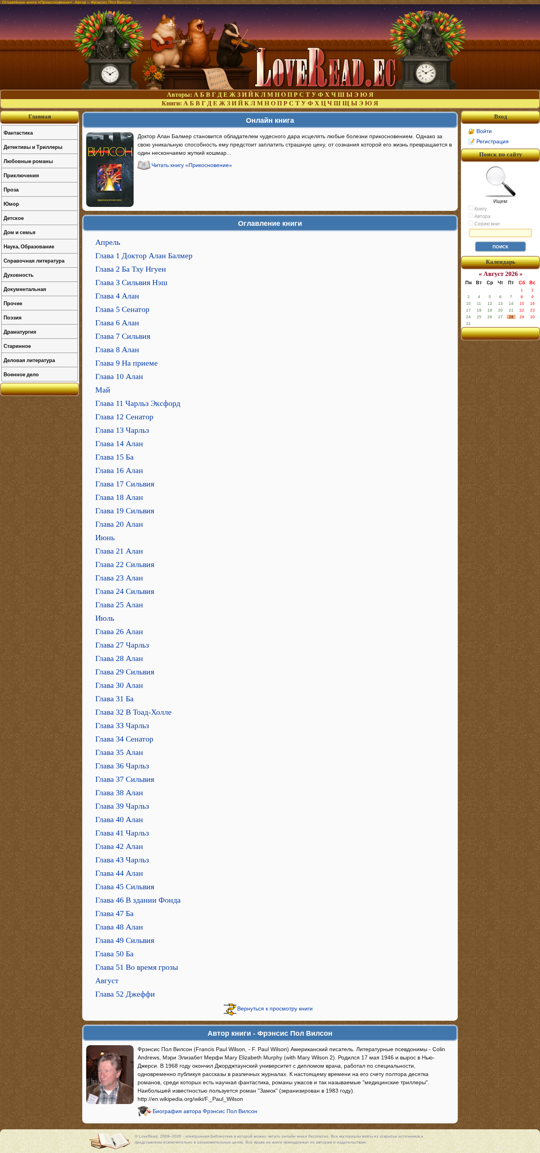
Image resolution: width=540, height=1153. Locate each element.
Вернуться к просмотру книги (275, 1008)
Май (102, 389)
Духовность (19, 274)
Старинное (17, 345)
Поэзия (13, 317)
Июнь (105, 537)
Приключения (21, 175)
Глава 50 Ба (114, 953)
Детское (14, 218)
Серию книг (486, 224)
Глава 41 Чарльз (122, 832)
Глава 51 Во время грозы (136, 967)
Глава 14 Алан (119, 443)
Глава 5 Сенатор (122, 309)
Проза (11, 189)
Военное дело (21, 374)
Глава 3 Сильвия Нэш (131, 282)
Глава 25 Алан (119, 604)
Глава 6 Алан (117, 322)
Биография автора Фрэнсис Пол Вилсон (205, 1111)
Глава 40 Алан (119, 819)
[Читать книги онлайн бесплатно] (270, 87)
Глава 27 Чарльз (122, 644)
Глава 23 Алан (119, 577)
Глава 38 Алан (119, 792)
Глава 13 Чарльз (122, 430)
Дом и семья (20, 232)
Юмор (11, 203)
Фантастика (18, 132)
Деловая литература (29, 360)
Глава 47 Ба (114, 913)
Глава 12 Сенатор (124, 416)
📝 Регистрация (488, 141)
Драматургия (20, 331)
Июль (104, 618)
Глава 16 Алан (119, 470)
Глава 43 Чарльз (122, 859)
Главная (39, 116)
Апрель (107, 242)
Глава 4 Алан (117, 295)
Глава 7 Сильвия (122, 336)
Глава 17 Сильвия (124, 483)
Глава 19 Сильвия (124, 510)
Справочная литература (34, 260)
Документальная (25, 289)
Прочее (13, 303)
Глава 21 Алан (119, 550)
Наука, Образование (29, 246)
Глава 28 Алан (119, 658)
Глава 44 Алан (119, 873)
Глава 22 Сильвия (124, 564)
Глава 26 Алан (119, 631)
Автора (482, 216)
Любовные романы (28, 161)
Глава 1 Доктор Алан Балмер (144, 255)
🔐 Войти (480, 131)
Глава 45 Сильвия (124, 886)
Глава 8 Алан (117, 349)
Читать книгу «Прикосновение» (191, 165)
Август (107, 980)
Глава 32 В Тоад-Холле (133, 712)
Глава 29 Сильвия (124, 671)
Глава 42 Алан (119, 846)
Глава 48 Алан (119, 926)
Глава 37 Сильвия (124, 779)
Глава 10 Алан (119, 376)
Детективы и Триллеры (33, 146)
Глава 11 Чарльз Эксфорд (137, 403)
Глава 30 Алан (119, 685)
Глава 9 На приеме (126, 363)
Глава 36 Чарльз (122, 765)
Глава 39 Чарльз (122, 806)
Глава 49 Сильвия (124, 940)
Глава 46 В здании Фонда (138, 900)
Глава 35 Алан (119, 752)
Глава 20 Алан (119, 524)
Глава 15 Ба (114, 457)
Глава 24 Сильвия (124, 591)
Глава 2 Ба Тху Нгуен (130, 269)
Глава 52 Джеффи (125, 994)
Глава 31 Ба (114, 698)
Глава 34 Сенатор (124, 738)
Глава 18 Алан (119, 497)
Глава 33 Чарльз (122, 725)
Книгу (480, 209)
